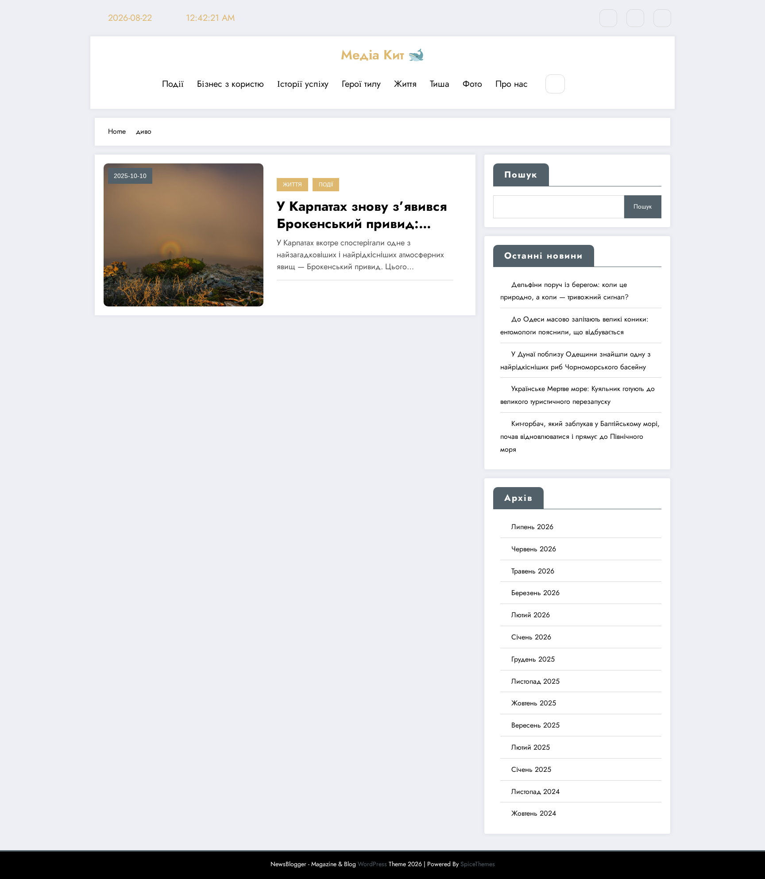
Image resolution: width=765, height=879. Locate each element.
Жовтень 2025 (533, 703)
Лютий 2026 (530, 615)
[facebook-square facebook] (635, 18)
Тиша (439, 83)
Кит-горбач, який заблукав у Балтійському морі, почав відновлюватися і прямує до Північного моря (580, 436)
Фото (472, 83)
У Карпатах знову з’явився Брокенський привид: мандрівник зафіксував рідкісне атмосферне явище (366, 214)
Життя (405, 83)
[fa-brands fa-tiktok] (662, 18)
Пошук (521, 174)
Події (173, 83)
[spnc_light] (581, 84)
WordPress (372, 864)
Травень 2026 (532, 571)
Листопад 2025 (535, 681)
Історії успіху (302, 83)
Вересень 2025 (535, 725)
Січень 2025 (531, 769)
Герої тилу (361, 83)
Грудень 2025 (533, 659)
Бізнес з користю (230, 83)
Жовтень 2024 (533, 813)
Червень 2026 (533, 549)
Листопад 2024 (535, 791)
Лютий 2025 (530, 747)
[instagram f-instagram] (608, 18)
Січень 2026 (531, 637)
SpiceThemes (477, 864)
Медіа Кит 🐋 (382, 54)
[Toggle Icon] (602, 84)
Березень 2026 (535, 593)
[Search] (554, 83)
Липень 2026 (532, 527)
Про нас (511, 83)
